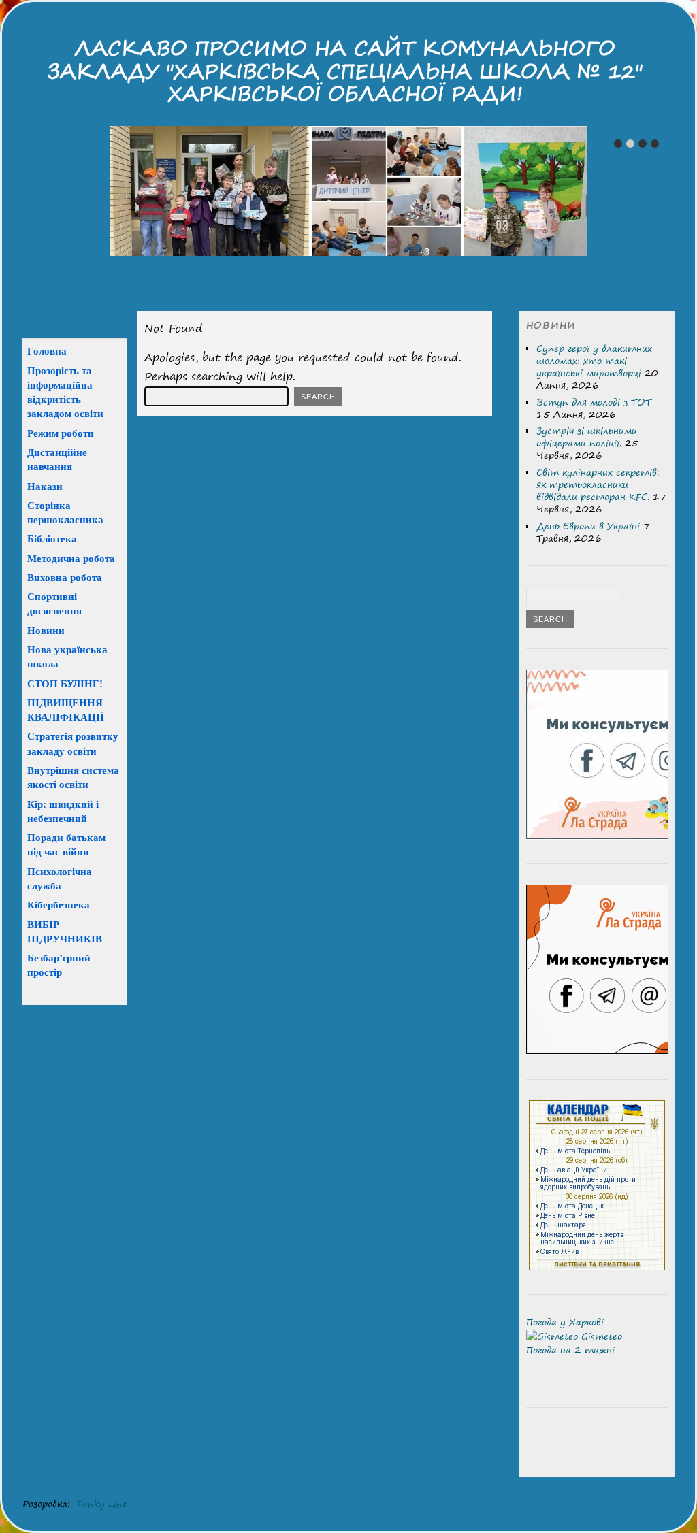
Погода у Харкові (565, 1322)
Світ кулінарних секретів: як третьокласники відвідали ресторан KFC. (598, 484)
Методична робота (71, 558)
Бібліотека (52, 538)
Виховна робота (64, 577)
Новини (46, 630)
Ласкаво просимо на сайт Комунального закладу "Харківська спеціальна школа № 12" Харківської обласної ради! (345, 70)
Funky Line (102, 1503)
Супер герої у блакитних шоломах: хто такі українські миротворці (594, 360)
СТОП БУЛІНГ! (65, 683)
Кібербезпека (58, 904)
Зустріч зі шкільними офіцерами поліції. (586, 436)
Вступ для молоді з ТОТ (593, 402)
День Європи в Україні (588, 525)
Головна (47, 351)
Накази (45, 486)
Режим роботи (60, 433)
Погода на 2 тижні (570, 1349)
